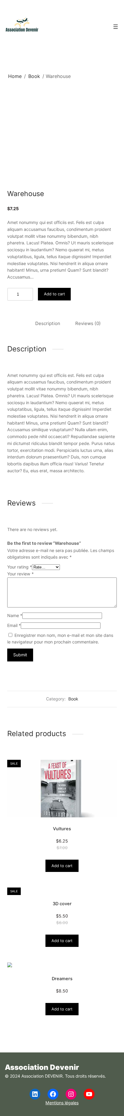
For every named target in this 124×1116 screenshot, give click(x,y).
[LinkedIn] (34, 1094)
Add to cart (54, 293)
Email (14, 625)
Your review (20, 573)
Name (14, 615)
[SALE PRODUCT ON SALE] (62, 788)
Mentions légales (62, 1102)
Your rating (19, 566)
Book (34, 76)
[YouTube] (89, 1094)
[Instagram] (71, 1094)
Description (47, 323)
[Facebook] (53, 1094)
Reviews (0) (88, 323)
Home (15, 76)
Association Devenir (42, 1067)
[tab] (47, 323)
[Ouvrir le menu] (115, 26)
